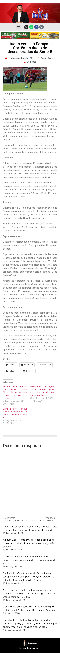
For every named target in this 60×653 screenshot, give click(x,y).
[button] (18, 27)
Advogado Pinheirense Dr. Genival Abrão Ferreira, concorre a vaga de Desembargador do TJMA (29, 560)
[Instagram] (26, 27)
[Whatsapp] (31, 27)
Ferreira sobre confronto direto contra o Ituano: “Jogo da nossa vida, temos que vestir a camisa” (15, 392)
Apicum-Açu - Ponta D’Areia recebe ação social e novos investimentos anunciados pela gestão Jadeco (29, 543)
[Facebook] (36, 27)
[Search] (41, 27)
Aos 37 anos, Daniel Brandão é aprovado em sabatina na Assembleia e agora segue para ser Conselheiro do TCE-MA (29, 593)
